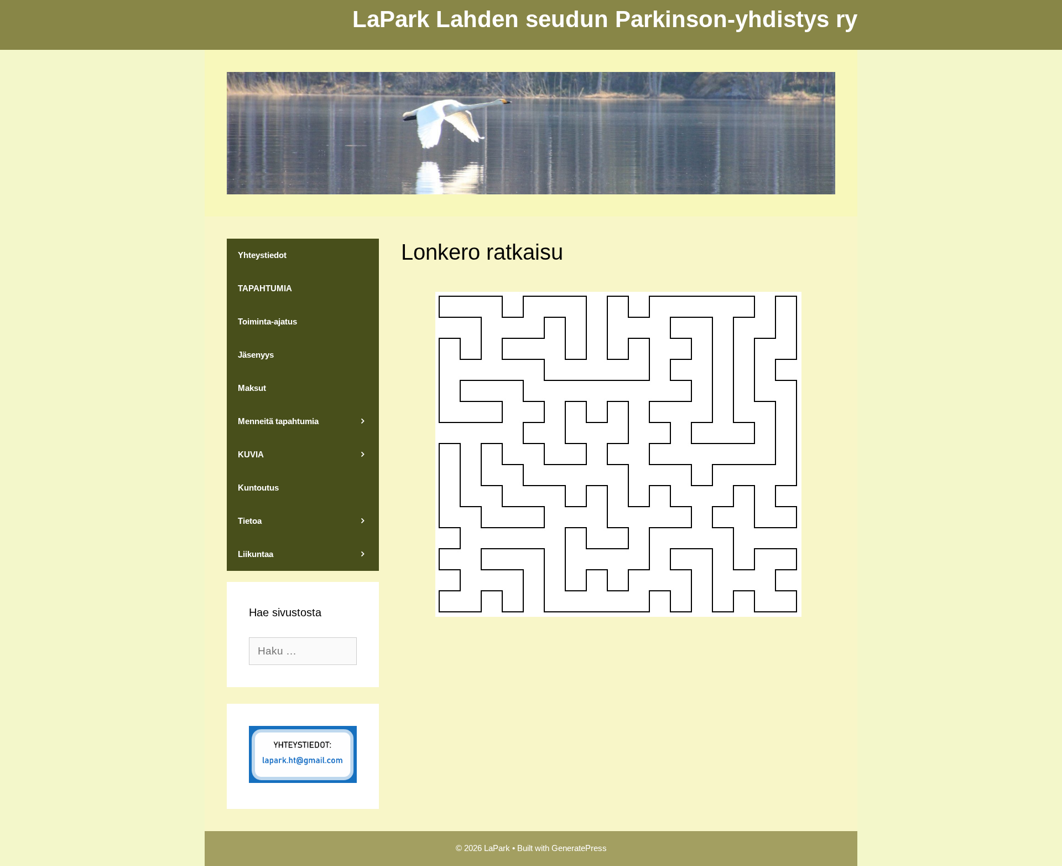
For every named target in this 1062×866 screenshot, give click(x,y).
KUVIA (251, 454)
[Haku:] (303, 651)
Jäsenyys (256, 354)
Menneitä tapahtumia (278, 421)
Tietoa (250, 520)
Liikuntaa (255, 554)
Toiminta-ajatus (267, 321)
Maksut (252, 388)
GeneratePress (579, 848)
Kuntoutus (258, 487)
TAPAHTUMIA (265, 288)
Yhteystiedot (262, 255)
